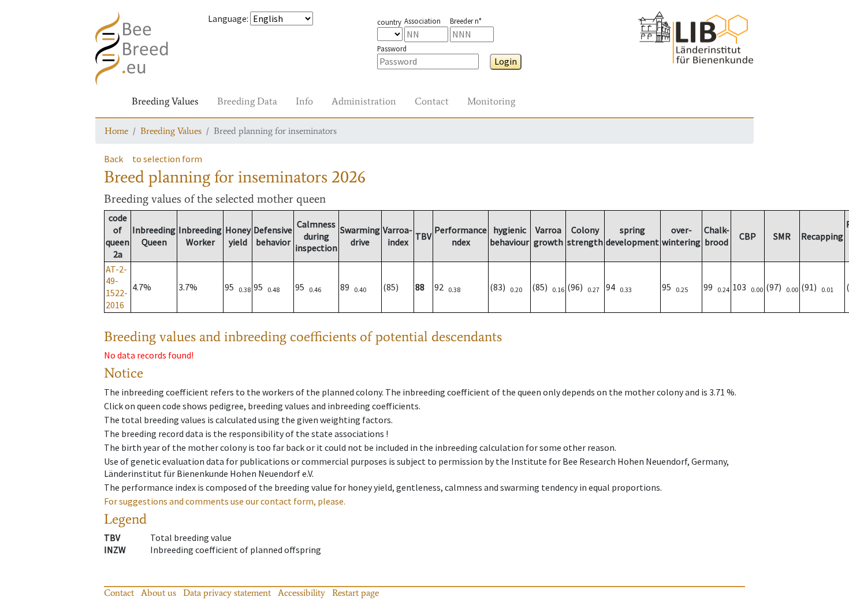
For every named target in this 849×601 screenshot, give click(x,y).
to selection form (167, 159)
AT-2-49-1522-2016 (117, 287)
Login (505, 61)
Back (113, 159)
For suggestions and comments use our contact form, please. (224, 501)
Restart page (355, 592)
